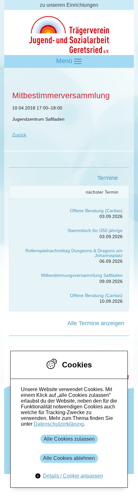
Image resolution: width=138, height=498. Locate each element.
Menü (65, 60)
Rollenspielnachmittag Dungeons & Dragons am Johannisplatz (74, 253)
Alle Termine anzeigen (95, 323)
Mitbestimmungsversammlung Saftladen (82, 275)
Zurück (19, 134)
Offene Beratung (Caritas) (96, 210)
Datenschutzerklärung (59, 424)
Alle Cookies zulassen (69, 439)
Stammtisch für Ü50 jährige (95, 230)
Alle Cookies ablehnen (69, 458)
